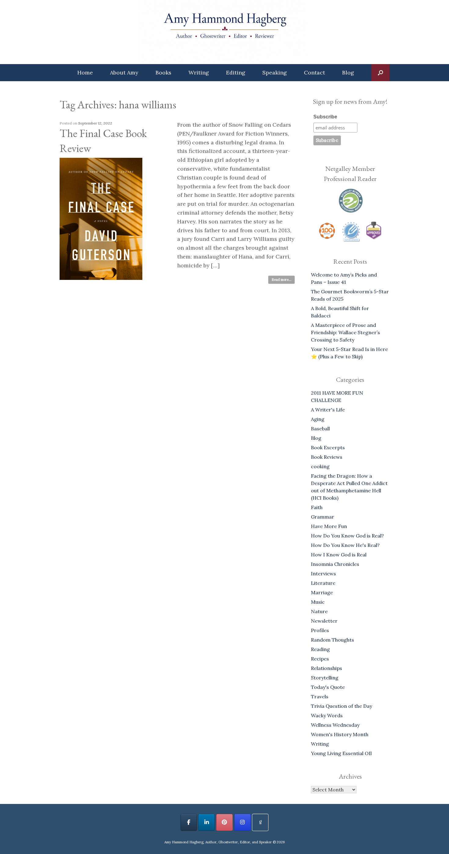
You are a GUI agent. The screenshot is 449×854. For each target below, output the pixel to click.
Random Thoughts (332, 640)
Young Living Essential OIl (341, 753)
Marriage (322, 592)
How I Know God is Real (339, 555)
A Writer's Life (328, 410)
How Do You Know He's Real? (345, 545)
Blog (348, 72)
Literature (323, 583)
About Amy (124, 72)
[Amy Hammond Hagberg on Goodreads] (260, 822)
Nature (319, 611)
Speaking (274, 72)
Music (318, 602)
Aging (317, 419)
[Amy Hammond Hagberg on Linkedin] (206, 822)
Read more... (281, 279)
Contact (314, 72)
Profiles (320, 630)
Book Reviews (326, 457)
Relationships (326, 668)
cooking (320, 466)
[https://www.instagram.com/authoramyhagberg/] (242, 822)
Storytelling (324, 678)
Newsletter (324, 621)
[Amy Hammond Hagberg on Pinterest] (224, 822)
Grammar (322, 517)
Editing (235, 72)
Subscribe (325, 116)
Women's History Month (339, 734)
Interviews (323, 573)
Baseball (320, 428)
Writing (198, 72)
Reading (320, 649)
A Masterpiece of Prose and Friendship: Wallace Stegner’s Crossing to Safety (345, 332)
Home (85, 72)
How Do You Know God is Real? (347, 536)
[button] (380, 72)
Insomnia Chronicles (335, 564)
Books (163, 72)
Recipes (320, 659)
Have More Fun (329, 526)
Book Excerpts (328, 447)
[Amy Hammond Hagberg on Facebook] (189, 822)
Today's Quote (328, 687)
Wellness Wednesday (335, 725)
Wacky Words (327, 715)
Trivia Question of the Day (341, 706)
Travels (319, 696)
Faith (317, 507)
